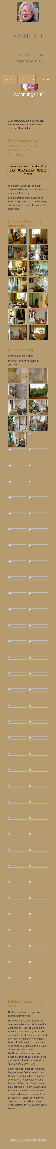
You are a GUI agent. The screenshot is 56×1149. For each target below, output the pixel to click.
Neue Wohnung (26, 170)
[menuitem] (9, 79)
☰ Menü (45, 79)
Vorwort (14, 166)
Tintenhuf (29, 79)
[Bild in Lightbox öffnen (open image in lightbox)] (17, 236)
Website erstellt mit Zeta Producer (28, 1139)
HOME (10, 79)
